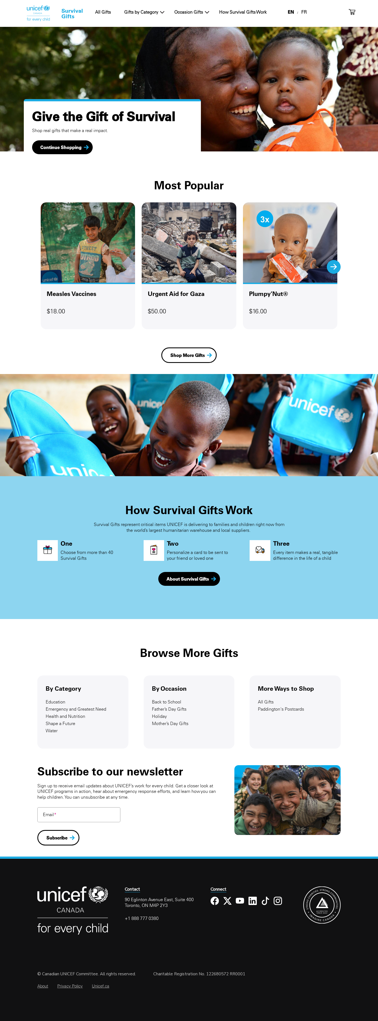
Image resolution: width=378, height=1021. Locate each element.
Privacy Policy (70, 986)
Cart (352, 12)
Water (52, 730)
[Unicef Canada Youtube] (240, 905)
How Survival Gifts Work (243, 12)
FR (304, 12)
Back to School (166, 702)
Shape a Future (60, 723)
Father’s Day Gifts (169, 709)
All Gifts (103, 12)
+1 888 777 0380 (142, 918)
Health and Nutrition (65, 716)
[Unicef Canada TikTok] (265, 905)
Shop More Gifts (187, 355)
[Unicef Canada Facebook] (215, 905)
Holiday (159, 716)
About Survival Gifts (188, 579)
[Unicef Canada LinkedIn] (252, 905)
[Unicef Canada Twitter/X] (227, 905)
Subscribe (57, 837)
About (42, 986)
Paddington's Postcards (281, 709)
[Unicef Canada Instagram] (278, 905)
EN (291, 12)
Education (55, 702)
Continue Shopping (61, 147)
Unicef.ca (100, 986)
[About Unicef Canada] (72, 933)
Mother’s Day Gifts (170, 723)
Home (38, 13)
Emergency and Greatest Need (76, 709)
